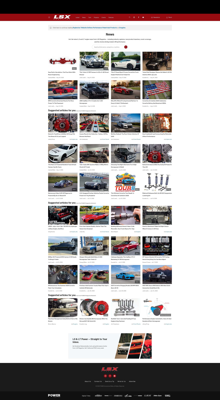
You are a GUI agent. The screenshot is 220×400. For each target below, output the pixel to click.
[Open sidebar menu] (49, 17)
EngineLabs (74, 139)
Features (111, 17)
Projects (96, 17)
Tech (89, 17)
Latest (77, 17)
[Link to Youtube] (143, 17)
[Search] (125, 47)
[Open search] (129, 17)
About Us (88, 381)
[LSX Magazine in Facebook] (110, 376)
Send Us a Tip (109, 381)
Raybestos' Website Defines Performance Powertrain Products (95, 28)
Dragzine (122, 28)
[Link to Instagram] (134, 17)
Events (104, 17)
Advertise (132, 381)
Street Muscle (105, 139)
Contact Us (98, 381)
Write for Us (122, 381)
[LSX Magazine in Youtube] (114, 376)
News (84, 17)
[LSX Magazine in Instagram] (105, 376)
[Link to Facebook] (138, 17)
